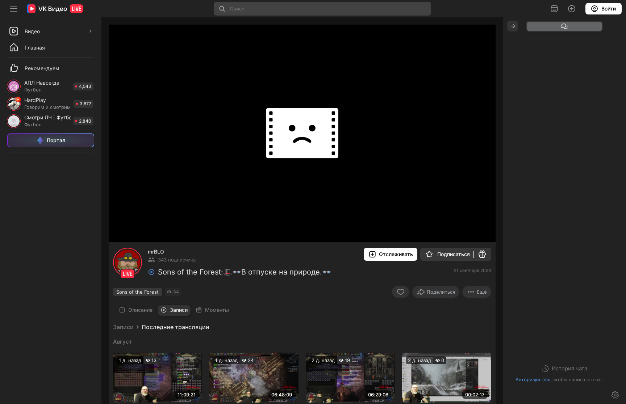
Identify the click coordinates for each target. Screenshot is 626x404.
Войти (608, 8)
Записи (123, 327)
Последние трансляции (175, 327)
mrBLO (156, 251)
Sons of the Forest (137, 292)
